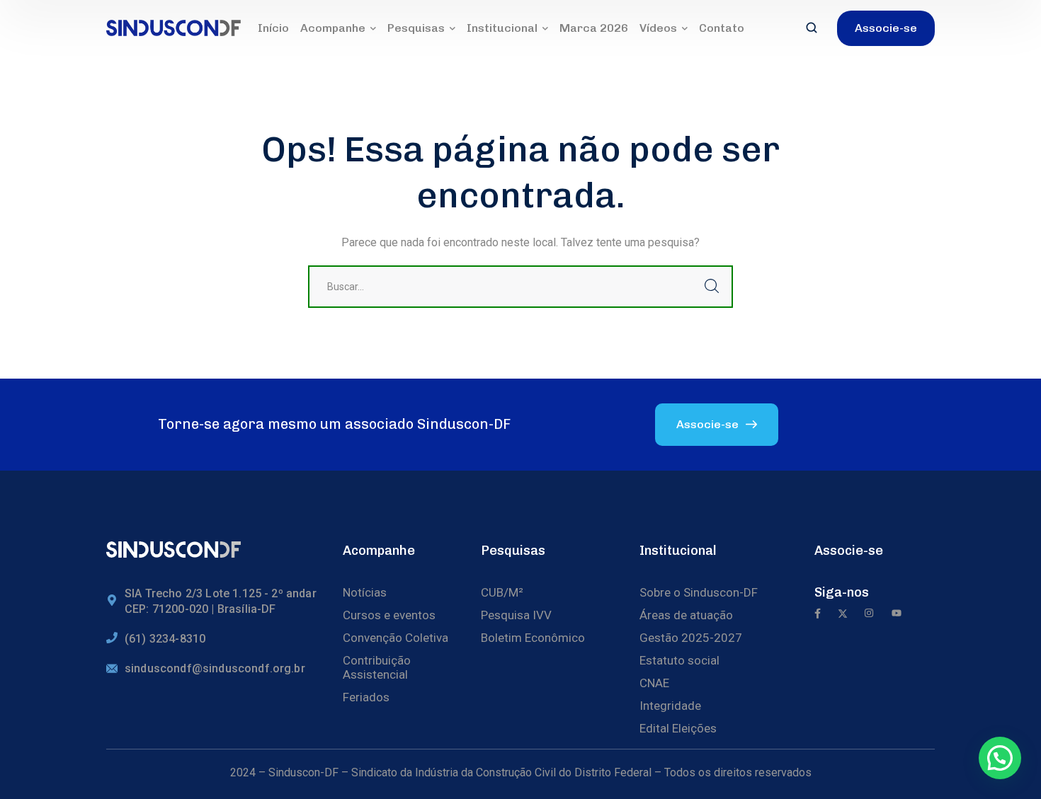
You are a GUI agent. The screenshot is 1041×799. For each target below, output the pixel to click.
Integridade (670, 706)
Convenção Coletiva (395, 638)
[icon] (817, 614)
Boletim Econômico (533, 638)
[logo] (173, 27)
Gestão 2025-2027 (690, 638)
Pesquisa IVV (516, 615)
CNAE (654, 683)
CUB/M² (502, 592)
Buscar (711, 286)
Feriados (366, 697)
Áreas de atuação (686, 615)
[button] (1000, 758)
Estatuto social (679, 660)
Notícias (365, 592)
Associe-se (848, 550)
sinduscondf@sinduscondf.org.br (215, 668)
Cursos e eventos (389, 615)
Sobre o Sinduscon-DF (698, 592)
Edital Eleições (678, 728)
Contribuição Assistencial (377, 667)
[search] (811, 29)
